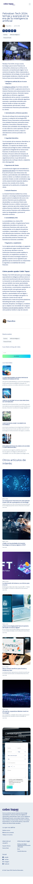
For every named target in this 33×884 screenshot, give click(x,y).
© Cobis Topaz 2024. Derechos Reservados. (12, 870)
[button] (15, 31)
